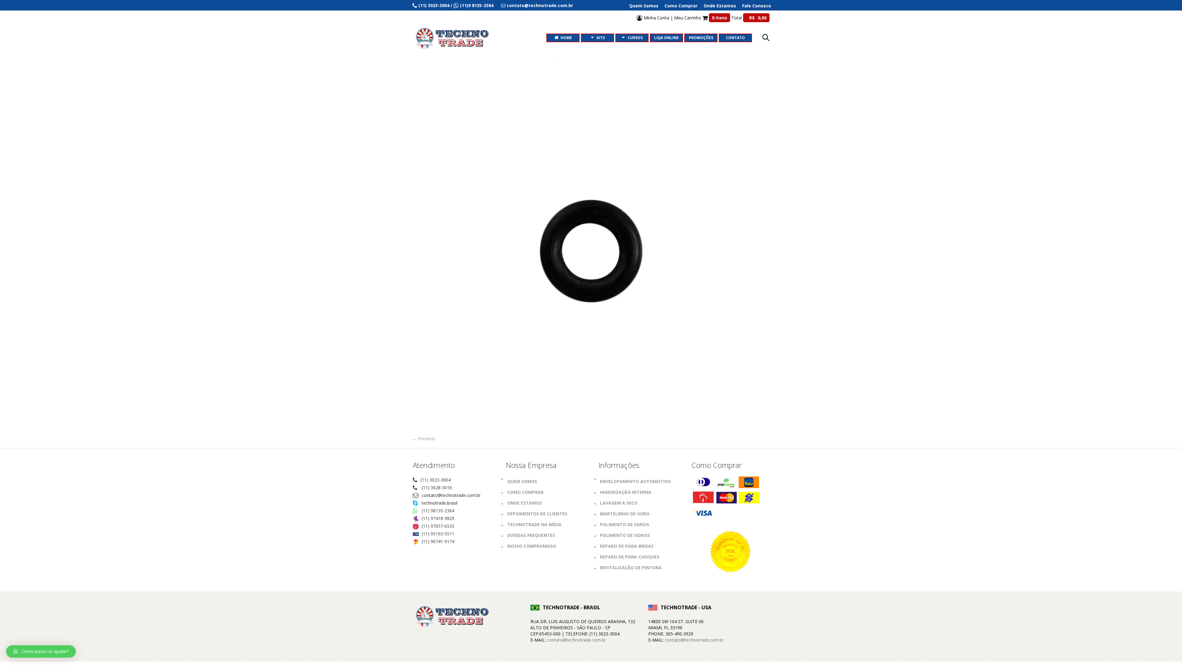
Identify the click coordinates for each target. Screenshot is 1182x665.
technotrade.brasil (439, 503)
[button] (41, 651)
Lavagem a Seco (618, 503)
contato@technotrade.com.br (451, 495)
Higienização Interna (625, 492)
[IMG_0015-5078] (591, 250)
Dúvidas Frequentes (531, 535)
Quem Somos (643, 6)
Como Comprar (681, 6)
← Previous (423, 438)
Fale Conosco (756, 6)
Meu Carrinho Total (720, 18)
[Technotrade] (450, 617)
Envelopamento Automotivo (635, 481)
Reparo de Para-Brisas (626, 546)
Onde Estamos (720, 6)
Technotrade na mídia (534, 524)
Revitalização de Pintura (630, 567)
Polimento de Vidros (625, 535)
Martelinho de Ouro (624, 514)
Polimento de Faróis (624, 524)
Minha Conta (655, 18)
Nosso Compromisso (531, 546)
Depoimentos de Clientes (537, 514)
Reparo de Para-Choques (629, 557)
